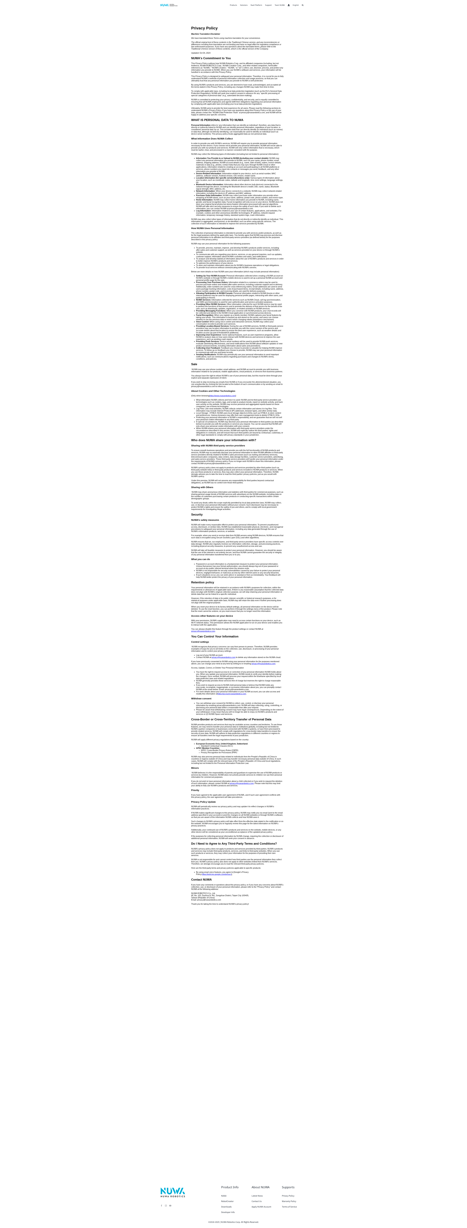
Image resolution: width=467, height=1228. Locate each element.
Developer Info (228, 1212)
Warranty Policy (289, 1201)
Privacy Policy (288, 1195)
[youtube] (170, 1206)
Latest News (257, 1195)
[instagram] (166, 1206)
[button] (302, 5)
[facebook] (161, 1206)
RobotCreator (227, 1201)
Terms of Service (289, 1206)
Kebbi (223, 1195)
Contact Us (257, 1201)
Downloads (226, 1206)
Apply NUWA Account (261, 1206)
